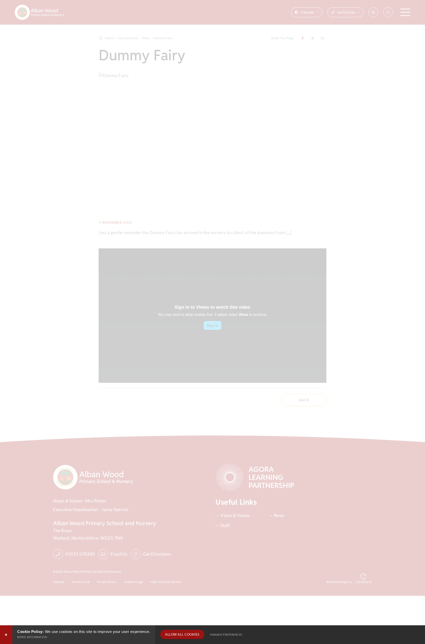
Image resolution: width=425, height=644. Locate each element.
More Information (32, 637)
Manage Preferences (226, 634)
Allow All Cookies (182, 634)
